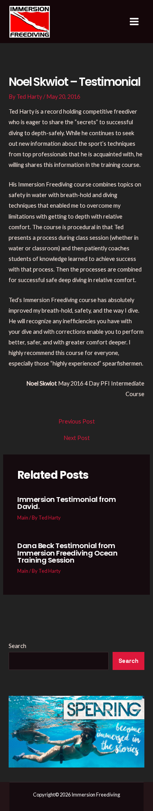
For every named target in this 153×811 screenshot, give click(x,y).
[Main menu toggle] (134, 21)
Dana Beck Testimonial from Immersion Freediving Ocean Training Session (67, 553)
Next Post (77, 438)
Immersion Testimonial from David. (66, 502)
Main (22, 517)
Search (17, 646)
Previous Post (76, 422)
